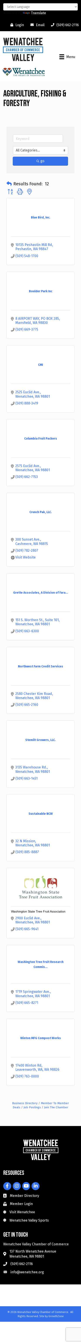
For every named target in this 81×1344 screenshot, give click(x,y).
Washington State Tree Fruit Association (38, 911)
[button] (9, 184)
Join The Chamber (56, 1107)
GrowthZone (56, 1316)
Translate (38, 13)
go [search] (42, 161)
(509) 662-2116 (21, 1264)
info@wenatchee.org (27, 1272)
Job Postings (32, 1107)
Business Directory (25, 1103)
